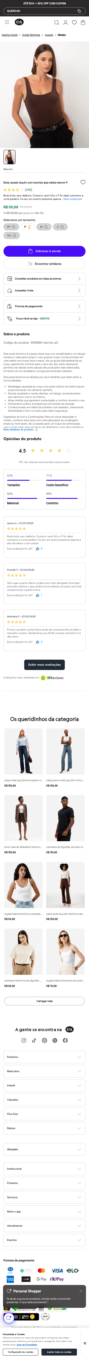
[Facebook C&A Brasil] (65, 1041)
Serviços (12, 1197)
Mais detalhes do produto (20, 429)
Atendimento (14, 1225)
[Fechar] (85, 1343)
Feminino (12, 1057)
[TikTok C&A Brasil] (34, 1041)
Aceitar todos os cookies (59, 1352)
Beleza (11, 1128)
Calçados (12, 1099)
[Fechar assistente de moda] (81, 1291)
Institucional (14, 1168)
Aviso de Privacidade (27, 1344)
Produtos (12, 1183)
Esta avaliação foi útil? (20, 548)
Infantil (11, 1085)
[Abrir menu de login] (65, 22)
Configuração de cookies (20, 1352)
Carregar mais (45, 1001)
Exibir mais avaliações (44, 665)
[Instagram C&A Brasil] (23, 1041)
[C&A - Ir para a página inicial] (19, 22)
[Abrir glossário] (50, 1149)
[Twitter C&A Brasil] (54, 1041)
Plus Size (12, 1114)
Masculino (13, 1071)
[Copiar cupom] (79, 11)
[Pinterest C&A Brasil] (44, 1041)
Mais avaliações (73, 199)
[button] (56, 22)
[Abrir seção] (52, 1057)
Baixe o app (14, 1211)
